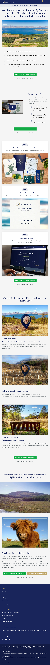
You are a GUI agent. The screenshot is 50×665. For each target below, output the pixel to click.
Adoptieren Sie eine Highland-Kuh (37, 573)
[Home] (8, 2)
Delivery (4, 598)
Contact (4, 591)
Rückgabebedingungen (7, 615)
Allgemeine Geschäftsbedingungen (10, 612)
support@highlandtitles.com (13, 636)
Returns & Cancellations (7, 601)
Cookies (4, 618)
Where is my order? (6, 604)
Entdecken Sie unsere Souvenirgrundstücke (25, 74)
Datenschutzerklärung (7, 621)
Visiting (4, 595)
